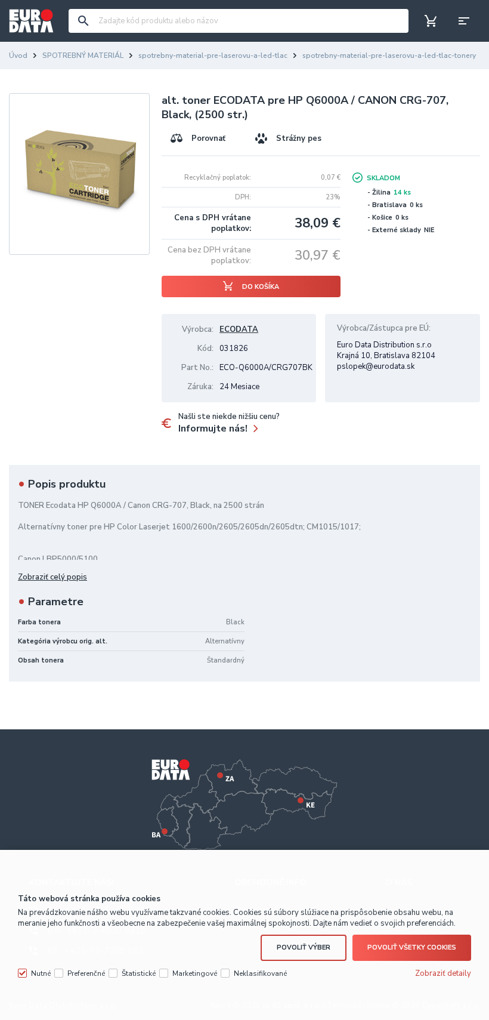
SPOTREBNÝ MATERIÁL (82, 55)
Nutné (41, 973)
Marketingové (194, 973)
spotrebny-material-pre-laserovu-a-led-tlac (212, 55)
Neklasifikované (260, 973)
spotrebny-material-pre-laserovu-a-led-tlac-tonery (389, 55)
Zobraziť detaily (443, 973)
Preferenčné (86, 973)
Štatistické (139, 973)
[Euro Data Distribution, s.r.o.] (31, 21)
